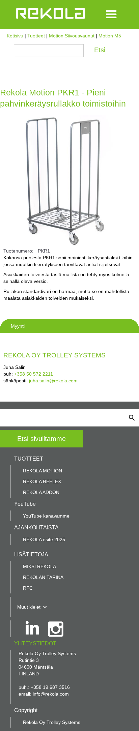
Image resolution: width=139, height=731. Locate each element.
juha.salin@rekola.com (53, 380)
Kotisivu (15, 35)
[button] (111, 14)
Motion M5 (110, 35)
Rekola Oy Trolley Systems (51, 722)
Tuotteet (36, 35)
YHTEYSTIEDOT (35, 643)
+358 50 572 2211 (33, 374)
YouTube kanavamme (46, 516)
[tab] (69, 326)
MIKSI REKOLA (39, 566)
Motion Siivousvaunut (71, 35)
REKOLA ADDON (41, 492)
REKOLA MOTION (42, 470)
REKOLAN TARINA (43, 577)
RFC (28, 588)
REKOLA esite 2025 (44, 539)
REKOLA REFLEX (42, 481)
